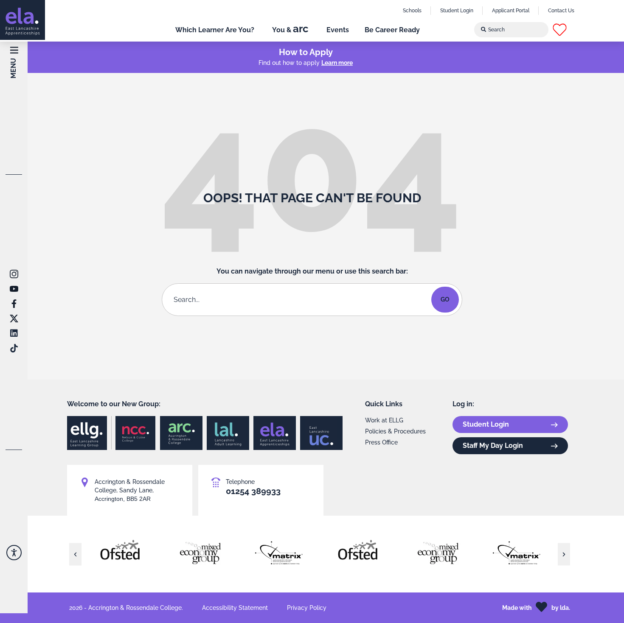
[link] (22, 20)
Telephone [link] (240, 481)
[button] (567, 29)
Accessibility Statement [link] (235, 607)
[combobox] (511, 29)
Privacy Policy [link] (306, 607)
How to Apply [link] (306, 52)
